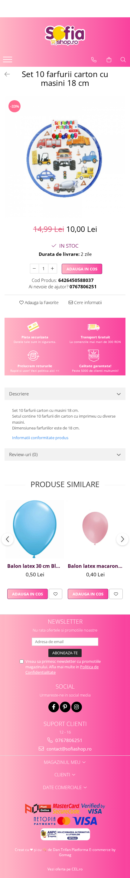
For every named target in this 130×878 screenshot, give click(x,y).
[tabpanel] (65, 157)
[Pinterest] (65, 707)
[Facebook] (53, 707)
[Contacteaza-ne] (94, 60)
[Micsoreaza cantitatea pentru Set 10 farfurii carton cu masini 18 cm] (34, 268)
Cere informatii (87, 302)
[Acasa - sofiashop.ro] (65, 35)
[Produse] (8, 61)
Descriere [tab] (19, 394)
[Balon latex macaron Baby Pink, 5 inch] (95, 529)
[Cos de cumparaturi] (108, 60)
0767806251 (68, 740)
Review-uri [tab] (23, 454)
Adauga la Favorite (41, 302)
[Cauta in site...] (123, 60)
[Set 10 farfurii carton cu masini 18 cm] (65, 157)
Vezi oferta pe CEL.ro (65, 869)
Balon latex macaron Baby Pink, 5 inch (96, 566)
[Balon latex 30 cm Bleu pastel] (35, 529)
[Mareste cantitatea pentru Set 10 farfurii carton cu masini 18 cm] (52, 268)
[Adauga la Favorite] (55, 594)
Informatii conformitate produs (40, 437)
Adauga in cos (82, 269)
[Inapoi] (4, 74)
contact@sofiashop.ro (68, 749)
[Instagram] (76, 707)
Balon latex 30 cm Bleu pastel (35, 566)
